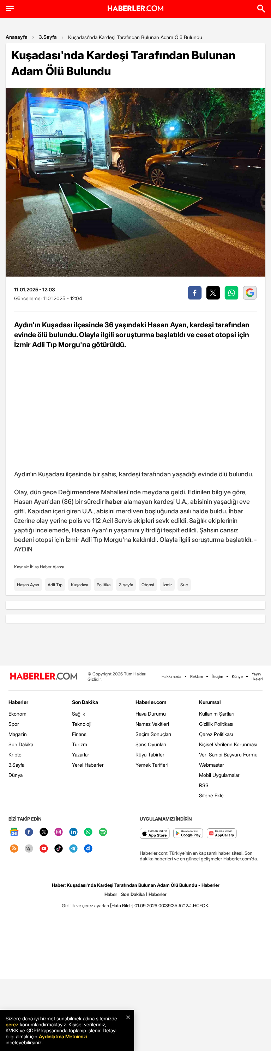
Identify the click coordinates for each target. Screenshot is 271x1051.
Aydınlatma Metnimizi (63, 1036)
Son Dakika (20, 744)
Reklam (196, 676)
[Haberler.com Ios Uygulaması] (155, 833)
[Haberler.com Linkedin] (73, 832)
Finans (79, 734)
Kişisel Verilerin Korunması (228, 744)
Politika (103, 584)
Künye (237, 676)
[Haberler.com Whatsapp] (88, 832)
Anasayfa (17, 37)
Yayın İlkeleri (257, 676)
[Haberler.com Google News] (14, 832)
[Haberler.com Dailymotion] (88, 849)
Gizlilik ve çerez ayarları (85, 905)
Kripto (15, 755)
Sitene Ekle (211, 795)
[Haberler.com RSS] (14, 849)
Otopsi (147, 584)
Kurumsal (210, 702)
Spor (13, 724)
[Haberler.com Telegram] (73, 849)
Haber (110, 894)
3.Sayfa (48, 37)
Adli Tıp (55, 584)
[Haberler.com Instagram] (58, 832)
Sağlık (78, 714)
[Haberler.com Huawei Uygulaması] (222, 833)
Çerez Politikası (216, 734)
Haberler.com (151, 702)
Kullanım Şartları (216, 714)
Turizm (79, 744)
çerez (12, 1024)
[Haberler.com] (43, 677)
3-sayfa (126, 584)
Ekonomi (18, 714)
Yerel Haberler (88, 765)
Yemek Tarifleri (152, 765)
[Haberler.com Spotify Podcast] (103, 832)
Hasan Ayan (28, 584)
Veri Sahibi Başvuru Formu (228, 755)
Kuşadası (79, 584)
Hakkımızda (171, 676)
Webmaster (211, 765)
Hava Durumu (151, 714)
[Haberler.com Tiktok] (58, 849)
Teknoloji (81, 724)
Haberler (18, 702)
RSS (204, 785)
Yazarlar (80, 755)
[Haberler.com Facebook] (29, 832)
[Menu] (10, 8)
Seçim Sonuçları (153, 734)
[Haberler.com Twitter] (43, 832)
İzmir (167, 584)
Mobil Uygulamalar (219, 775)
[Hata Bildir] (121, 905)
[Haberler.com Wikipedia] (29, 849)
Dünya (15, 775)
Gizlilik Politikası (216, 724)
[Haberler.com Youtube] (43, 849)
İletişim (217, 676)
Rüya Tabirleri (150, 755)
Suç (184, 584)
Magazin (17, 734)
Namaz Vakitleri (152, 724)
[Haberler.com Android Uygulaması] (188, 833)
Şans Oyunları (151, 744)
